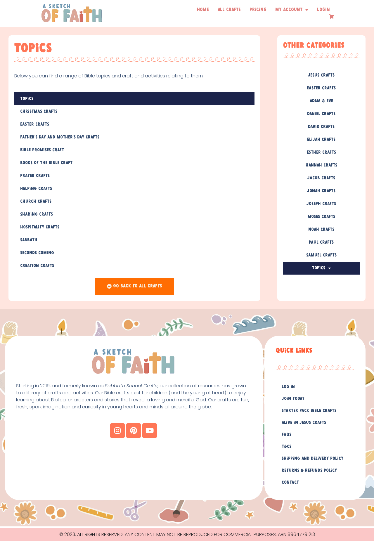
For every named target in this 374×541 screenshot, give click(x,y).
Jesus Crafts (321, 75)
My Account (288, 10)
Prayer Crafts (35, 176)
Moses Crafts (321, 217)
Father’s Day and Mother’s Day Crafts (59, 137)
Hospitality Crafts (39, 227)
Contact (290, 483)
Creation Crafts (37, 266)
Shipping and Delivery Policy (312, 459)
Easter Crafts (34, 124)
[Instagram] (117, 430)
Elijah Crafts (321, 140)
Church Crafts (35, 202)
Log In (288, 387)
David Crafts (321, 127)
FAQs (286, 435)
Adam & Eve (321, 101)
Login (323, 10)
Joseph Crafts (321, 204)
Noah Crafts (321, 230)
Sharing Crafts (36, 214)
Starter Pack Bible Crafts (309, 411)
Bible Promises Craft (42, 150)
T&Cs (286, 447)
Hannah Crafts (321, 165)
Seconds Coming (37, 253)
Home (203, 10)
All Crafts (229, 10)
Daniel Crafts (321, 114)
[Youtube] (149, 430)
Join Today (293, 399)
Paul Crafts (321, 242)
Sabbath (28, 240)
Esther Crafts (321, 152)
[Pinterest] (133, 430)
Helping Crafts (36, 189)
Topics (26, 99)
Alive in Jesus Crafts (304, 423)
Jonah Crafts (321, 191)
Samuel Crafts (321, 255)
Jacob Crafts (321, 178)
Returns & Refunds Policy (309, 471)
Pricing (258, 10)
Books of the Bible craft (46, 163)
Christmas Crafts (38, 112)
